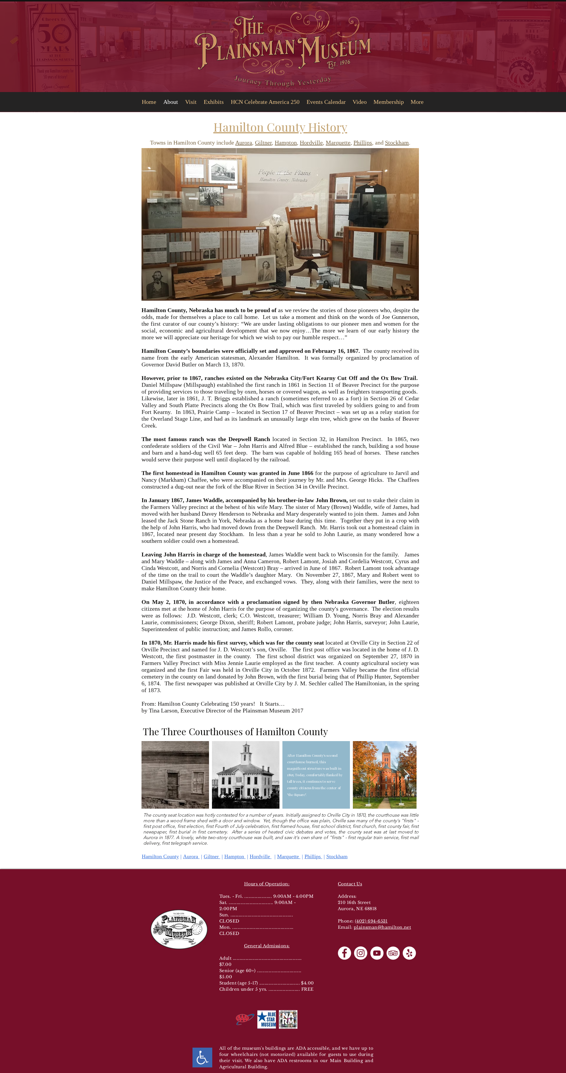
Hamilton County (160, 856)
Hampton (286, 142)
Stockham (397, 142)
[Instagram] (360, 953)
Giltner (263, 142)
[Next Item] (406, 775)
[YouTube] (377, 953)
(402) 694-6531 (371, 921)
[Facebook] (344, 953)
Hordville (311, 142)
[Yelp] (409, 953)
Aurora (243, 142)
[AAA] (245, 1019)
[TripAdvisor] (393, 953)
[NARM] (288, 1019)
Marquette (338, 142)
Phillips (362, 142)
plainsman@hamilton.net (382, 927)
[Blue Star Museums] (266, 1019)
